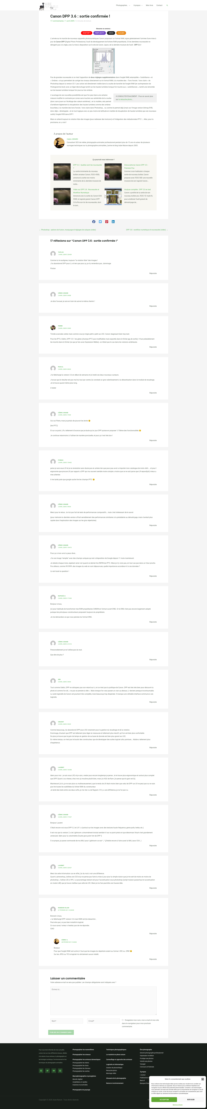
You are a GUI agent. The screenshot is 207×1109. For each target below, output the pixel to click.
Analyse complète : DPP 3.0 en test (137, 189)
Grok (111, 33)
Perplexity (99, 33)
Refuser (191, 1099)
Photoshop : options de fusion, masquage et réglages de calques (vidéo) (67, 230)
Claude (121, 33)
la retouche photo (125, 99)
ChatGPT (87, 33)
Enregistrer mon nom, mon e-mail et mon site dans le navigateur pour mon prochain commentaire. (140, 1023)
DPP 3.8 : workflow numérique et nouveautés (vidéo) (147, 230)
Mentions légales (178, 1105)
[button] (203, 1079)
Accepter (164, 1099)
